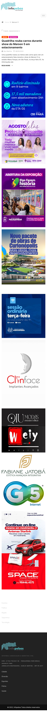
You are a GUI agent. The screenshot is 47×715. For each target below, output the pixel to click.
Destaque (13, 37)
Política (4, 608)
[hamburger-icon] (43, 15)
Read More (6, 65)
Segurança (5, 617)
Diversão (5, 676)
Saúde (4, 691)
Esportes (5, 681)
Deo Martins (7, 51)
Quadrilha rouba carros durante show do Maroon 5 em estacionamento (22, 44)
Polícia (4, 686)
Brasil (5, 37)
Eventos (4, 603)
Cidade (4, 671)
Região (4, 613)
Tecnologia (5, 622)
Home (7, 22)
